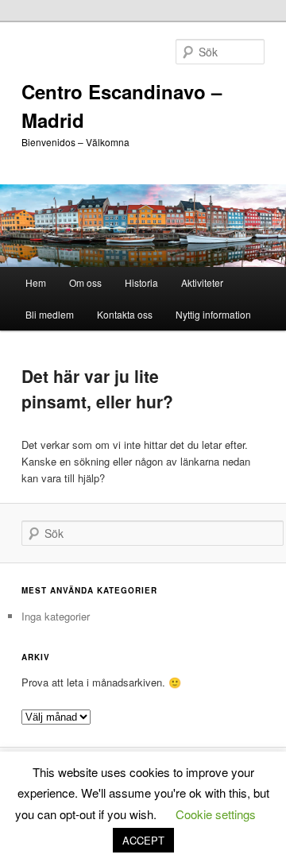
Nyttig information (213, 314)
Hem (35, 282)
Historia (141, 282)
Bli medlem (49, 314)
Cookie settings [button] (216, 814)
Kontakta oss (125, 314)
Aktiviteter (202, 282)
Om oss (85, 282)
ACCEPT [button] (143, 840)
